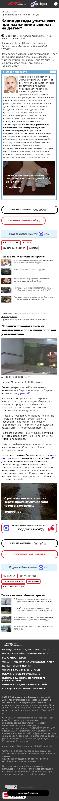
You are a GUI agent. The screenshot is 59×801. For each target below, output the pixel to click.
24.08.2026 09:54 (9, 313)
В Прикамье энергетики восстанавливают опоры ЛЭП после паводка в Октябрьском (33, 600)
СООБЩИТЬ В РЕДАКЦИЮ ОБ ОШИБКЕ (23, 688)
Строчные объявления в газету (21, 670)
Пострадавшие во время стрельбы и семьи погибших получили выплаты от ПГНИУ (33, 289)
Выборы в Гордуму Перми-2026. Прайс (25, 684)
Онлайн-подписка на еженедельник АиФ (28, 662)
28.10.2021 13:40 (8, 11)
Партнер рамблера (27, 787)
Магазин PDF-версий (14, 658)
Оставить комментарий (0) (23, 220)
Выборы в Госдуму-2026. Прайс (21, 674)
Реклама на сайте (13, 653)
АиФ (27, 377)
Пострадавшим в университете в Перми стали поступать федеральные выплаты (34, 298)
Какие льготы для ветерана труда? (29, 269)
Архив (18, 43)
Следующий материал (28, 793)
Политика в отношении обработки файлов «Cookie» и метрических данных (25, 760)
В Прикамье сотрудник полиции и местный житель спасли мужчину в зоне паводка (33, 618)
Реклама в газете (37, 653)
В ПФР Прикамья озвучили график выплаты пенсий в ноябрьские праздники (33, 261)
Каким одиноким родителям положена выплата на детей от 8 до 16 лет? (28, 178)
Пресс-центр (41, 649)
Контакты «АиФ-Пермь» (16, 666)
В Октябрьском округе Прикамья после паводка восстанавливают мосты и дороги (33, 609)
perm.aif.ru (26, 393)
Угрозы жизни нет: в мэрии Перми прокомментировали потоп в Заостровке (26, 501)
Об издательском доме (17, 649)
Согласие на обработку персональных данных (26, 751)
